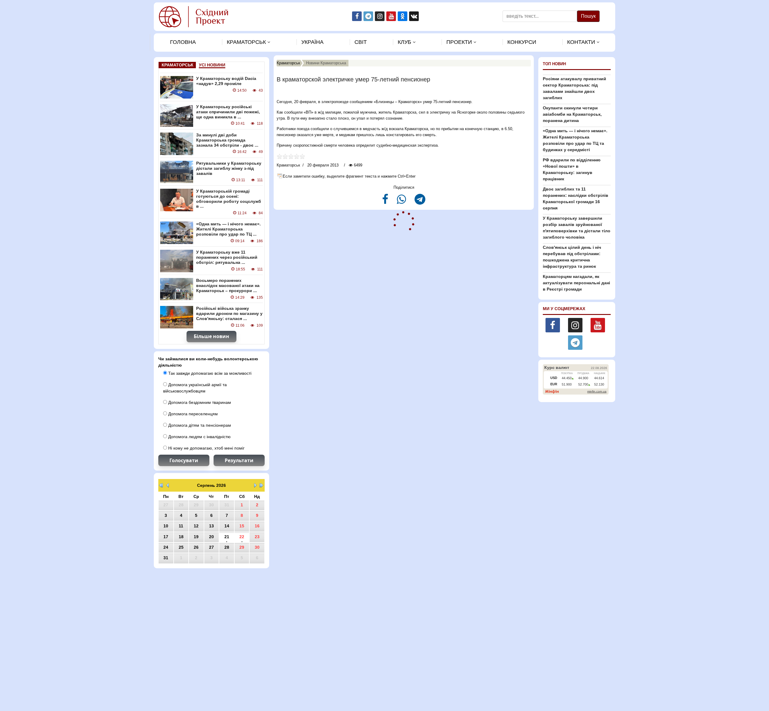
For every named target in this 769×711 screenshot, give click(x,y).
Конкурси (521, 42)
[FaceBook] (385, 202)
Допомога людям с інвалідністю (199, 436)
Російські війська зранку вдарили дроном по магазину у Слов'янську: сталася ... (229, 313)
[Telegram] (420, 202)
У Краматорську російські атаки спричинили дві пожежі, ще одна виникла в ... (228, 111)
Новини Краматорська (326, 63)
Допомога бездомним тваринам (199, 402)
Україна (312, 42)
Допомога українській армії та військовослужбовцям (195, 387)
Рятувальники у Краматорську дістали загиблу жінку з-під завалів (228, 168)
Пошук (588, 16)
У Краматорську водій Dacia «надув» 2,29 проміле (226, 81)
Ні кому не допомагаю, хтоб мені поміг (206, 448)
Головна (183, 42)
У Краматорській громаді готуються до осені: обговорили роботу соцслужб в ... (228, 199)
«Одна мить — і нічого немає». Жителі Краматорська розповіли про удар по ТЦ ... (228, 228)
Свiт (360, 42)
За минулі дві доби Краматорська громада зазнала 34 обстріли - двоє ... (227, 140)
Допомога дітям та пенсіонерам (199, 425)
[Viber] (402, 202)
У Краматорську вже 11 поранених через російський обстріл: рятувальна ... (226, 257)
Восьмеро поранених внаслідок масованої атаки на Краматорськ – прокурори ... (228, 285)
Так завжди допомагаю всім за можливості (209, 373)
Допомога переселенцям (192, 413)
